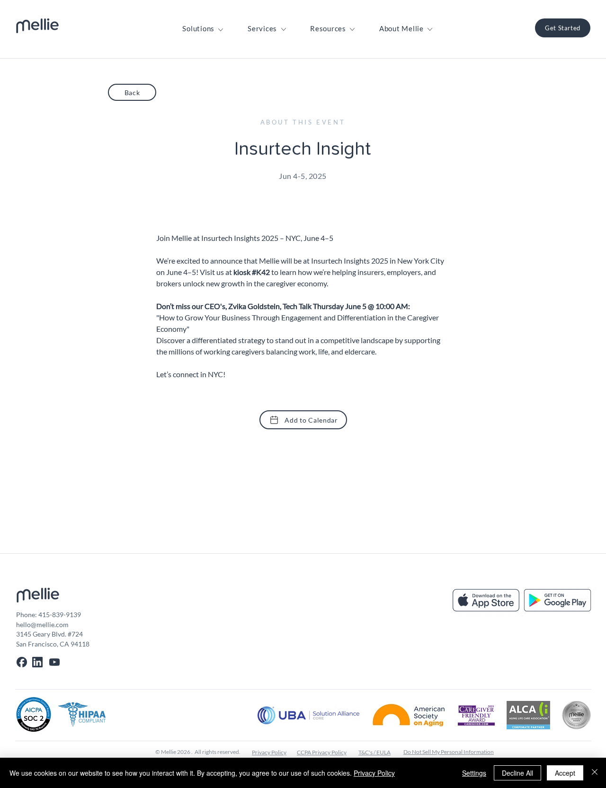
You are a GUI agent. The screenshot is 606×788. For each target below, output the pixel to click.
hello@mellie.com (42, 624)
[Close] (594, 772)
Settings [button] (474, 773)
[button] (198, 28)
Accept (565, 773)
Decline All (517, 773)
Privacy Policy (374, 773)
